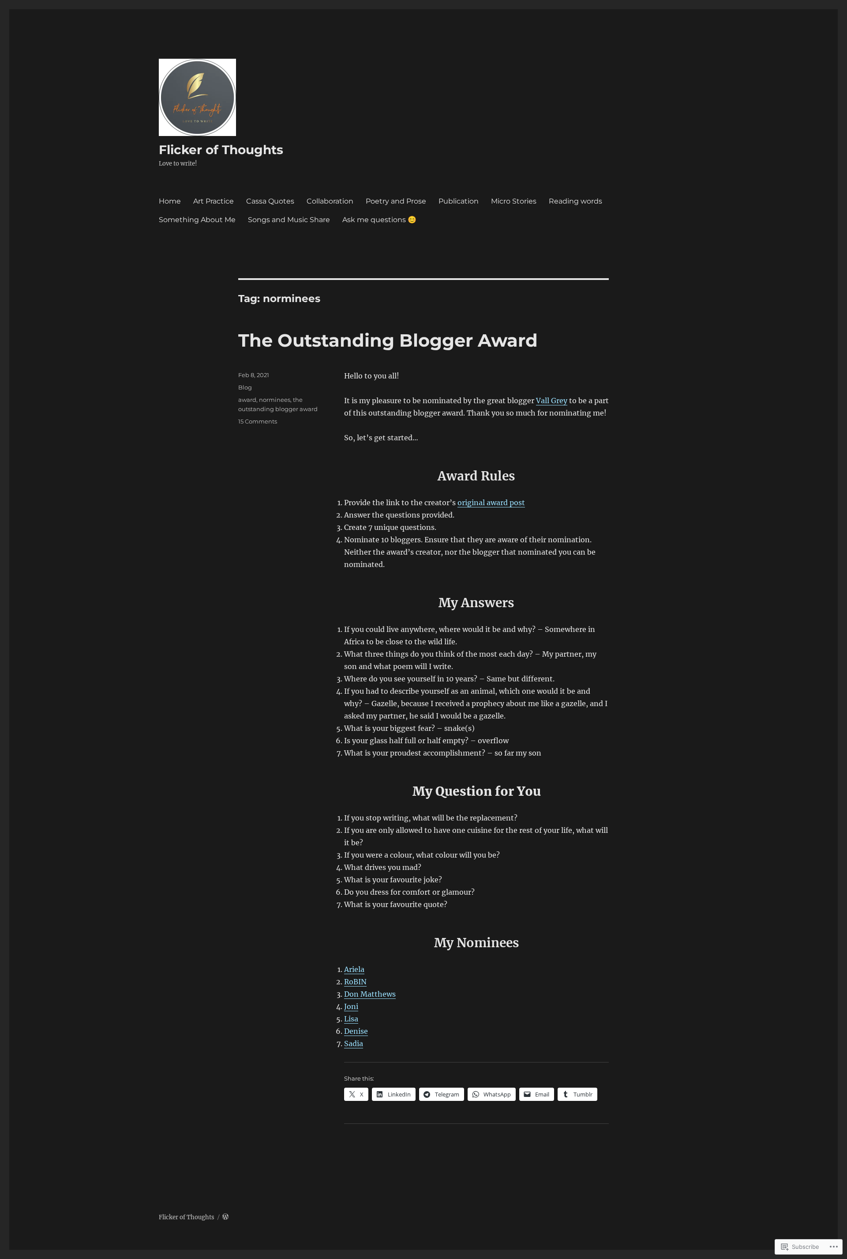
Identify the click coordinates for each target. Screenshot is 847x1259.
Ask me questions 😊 (379, 220)
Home (170, 201)
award (247, 399)
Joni (351, 1006)
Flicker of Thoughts (221, 149)
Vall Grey (551, 400)
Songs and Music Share (289, 220)
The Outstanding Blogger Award (388, 340)
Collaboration (330, 201)
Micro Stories (513, 201)
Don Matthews (370, 994)
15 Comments (257, 421)
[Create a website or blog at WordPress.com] (225, 1217)
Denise (356, 1031)
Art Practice (213, 201)
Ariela (354, 969)
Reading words (575, 201)
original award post (491, 502)
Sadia (353, 1043)
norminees (274, 399)
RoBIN (355, 981)
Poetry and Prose (396, 201)
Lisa (351, 1018)
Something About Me (197, 220)
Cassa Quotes (270, 201)
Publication (458, 201)
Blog (245, 387)
